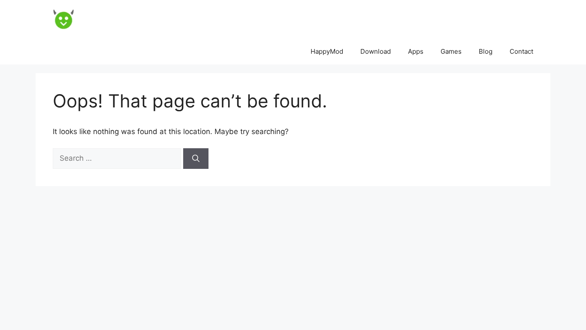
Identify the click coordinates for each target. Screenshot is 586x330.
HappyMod (327, 51)
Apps (415, 51)
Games (451, 51)
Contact (521, 51)
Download (375, 51)
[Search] (195, 158)
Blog (485, 51)
